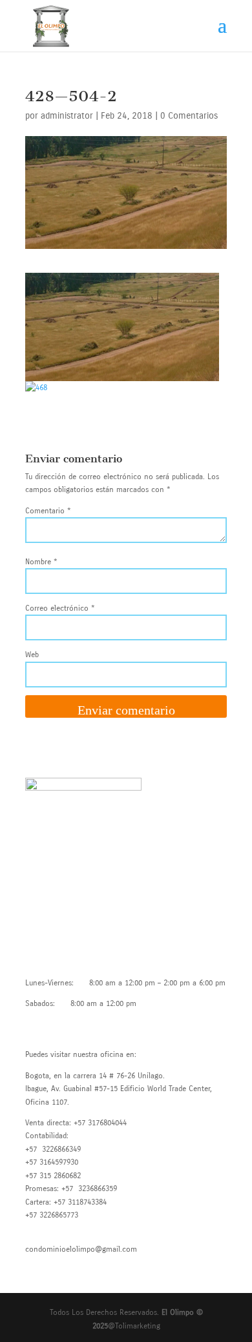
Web (32, 654)
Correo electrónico (60, 608)
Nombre (41, 561)
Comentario (48, 510)
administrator (67, 115)
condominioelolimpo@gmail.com (81, 1249)
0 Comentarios (189, 115)
